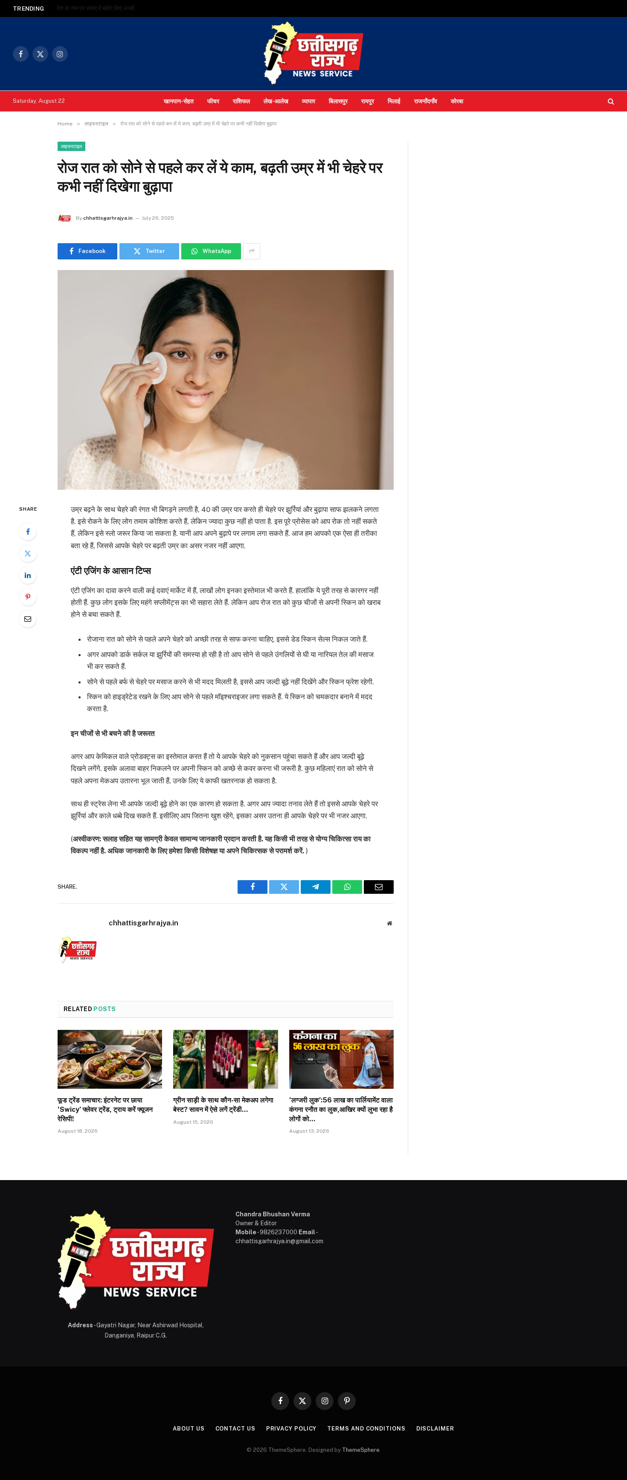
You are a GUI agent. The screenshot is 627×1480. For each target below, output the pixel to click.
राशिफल (241, 101)
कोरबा (457, 101)
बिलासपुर (338, 101)
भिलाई (394, 101)
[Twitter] (27, 553)
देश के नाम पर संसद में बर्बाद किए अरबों (95, 8)
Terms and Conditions (366, 1428)
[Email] (27, 618)
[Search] (610, 101)
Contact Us (235, 1428)
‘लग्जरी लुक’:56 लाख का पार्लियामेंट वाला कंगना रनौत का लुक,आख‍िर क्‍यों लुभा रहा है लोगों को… (341, 1109)
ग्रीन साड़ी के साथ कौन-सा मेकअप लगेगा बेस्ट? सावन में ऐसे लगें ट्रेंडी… (223, 1105)
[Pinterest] (27, 596)
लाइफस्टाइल (71, 146)
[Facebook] (27, 531)
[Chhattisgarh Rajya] (313, 53)
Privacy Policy (291, 1428)
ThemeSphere (361, 1450)
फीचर (213, 101)
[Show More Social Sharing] (251, 251)
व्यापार (308, 101)
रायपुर (367, 101)
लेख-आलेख (276, 101)
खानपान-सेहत (179, 101)
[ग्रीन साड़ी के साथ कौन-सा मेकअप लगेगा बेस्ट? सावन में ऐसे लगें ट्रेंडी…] (225, 1059)
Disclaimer (435, 1428)
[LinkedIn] (27, 575)
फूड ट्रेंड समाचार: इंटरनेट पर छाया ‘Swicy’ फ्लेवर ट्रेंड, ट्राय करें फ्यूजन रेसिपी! (105, 1109)
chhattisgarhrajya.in (108, 218)
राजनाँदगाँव (425, 101)
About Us (188, 1428)
